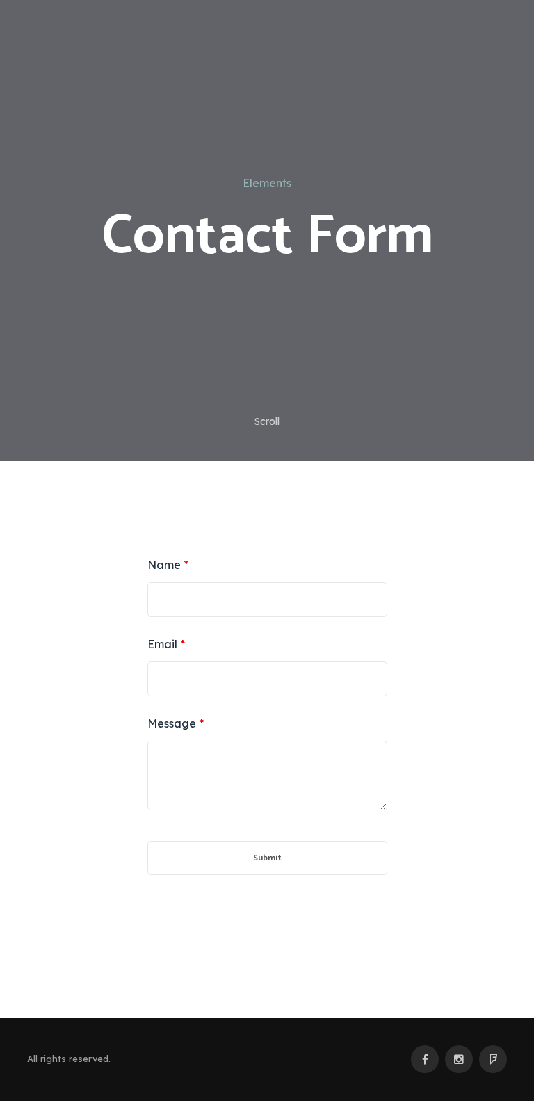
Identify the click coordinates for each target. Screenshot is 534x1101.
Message (175, 723)
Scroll (267, 421)
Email (166, 644)
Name (167, 565)
